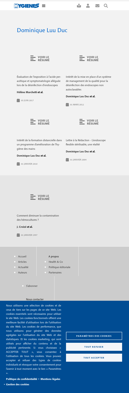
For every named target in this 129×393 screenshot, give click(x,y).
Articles (22, 261)
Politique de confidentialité (21, 379)
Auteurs (22, 272)
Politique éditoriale (59, 267)
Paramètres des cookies (94, 335)
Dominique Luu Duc (77, 96)
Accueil (22, 256)
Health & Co (56, 261)
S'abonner (81, 5)
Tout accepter (93, 357)
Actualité (23, 267)
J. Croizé (21, 226)
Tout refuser (93, 346)
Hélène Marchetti (27, 92)
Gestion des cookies (17, 384)
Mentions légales (50, 379)
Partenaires (55, 272)
